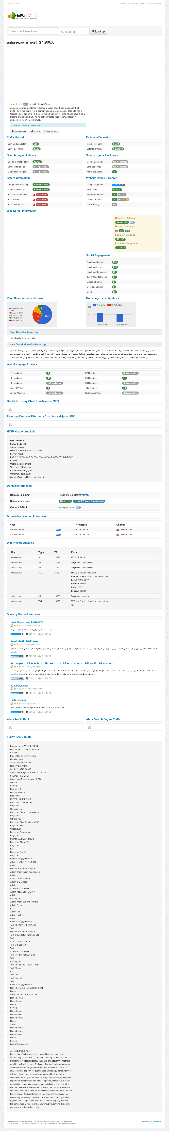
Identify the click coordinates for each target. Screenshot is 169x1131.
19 (114, 199)
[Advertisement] (84, 72)
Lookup (99, 31)
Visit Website (20, 131)
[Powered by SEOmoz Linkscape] (127, 199)
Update (36, 131)
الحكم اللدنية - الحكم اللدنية (25, 641)
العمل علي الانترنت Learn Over (27, 622)
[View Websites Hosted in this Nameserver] (58, 529)
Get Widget (52, 131)
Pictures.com (18, 700)
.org (54, 110)
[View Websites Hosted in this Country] (128, 230)
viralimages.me (19, 685)
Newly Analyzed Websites (150, 3)
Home (122, 3)
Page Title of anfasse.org (24, 332)
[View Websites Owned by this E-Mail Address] (78, 507)
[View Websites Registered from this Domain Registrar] (86, 494)
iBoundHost (157, 1121)
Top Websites (132, 3)
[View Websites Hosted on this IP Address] (132, 222)
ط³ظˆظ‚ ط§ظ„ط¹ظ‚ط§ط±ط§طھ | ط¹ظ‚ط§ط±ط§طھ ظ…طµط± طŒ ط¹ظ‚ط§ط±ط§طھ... (62, 663)
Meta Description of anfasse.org (28, 344)
